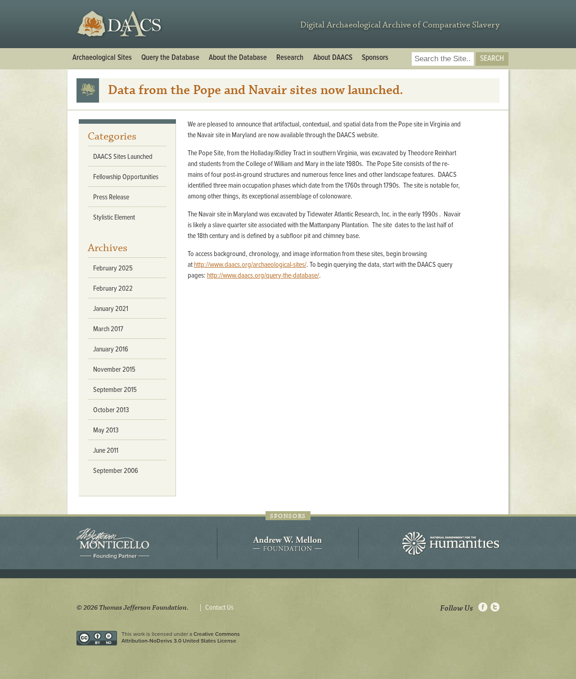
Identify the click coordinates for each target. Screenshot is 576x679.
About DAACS (332, 58)
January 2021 (110, 309)
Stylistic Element (114, 217)
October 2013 (111, 410)
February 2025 (113, 268)
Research (289, 58)
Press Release (111, 197)
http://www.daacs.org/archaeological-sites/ (250, 265)
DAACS (120, 24)
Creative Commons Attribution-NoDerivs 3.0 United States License (181, 637)
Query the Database (170, 58)
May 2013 (106, 430)
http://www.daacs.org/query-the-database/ (263, 275)
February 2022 (113, 288)
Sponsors (375, 58)
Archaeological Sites (102, 58)
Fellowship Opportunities (125, 177)
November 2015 (114, 369)
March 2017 (108, 329)
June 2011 (105, 450)
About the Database (238, 58)
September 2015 (115, 390)
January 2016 (110, 349)
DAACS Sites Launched (123, 157)
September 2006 (115, 471)
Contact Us (219, 608)
